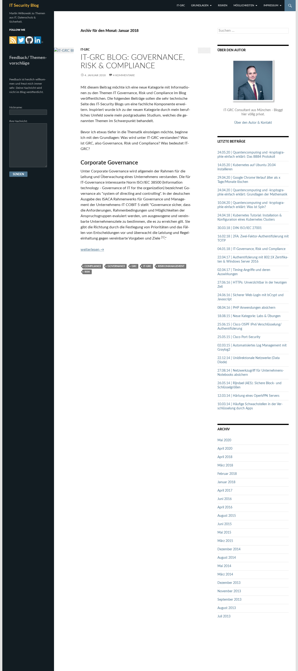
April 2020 (224, 448)
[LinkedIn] (39, 40)
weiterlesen (92, 249)
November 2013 (229, 591)
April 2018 (224, 457)
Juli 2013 (223, 616)
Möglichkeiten (244, 5)
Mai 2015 (224, 532)
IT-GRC (181, 5)
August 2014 (226, 557)
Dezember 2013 (228, 583)
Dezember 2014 (228, 549)
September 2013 (229, 599)
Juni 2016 (224, 499)
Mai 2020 (224, 440)
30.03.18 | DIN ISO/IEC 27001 (239, 228)
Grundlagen (199, 5)
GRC (134, 266)
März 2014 (225, 574)
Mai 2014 (224, 566)
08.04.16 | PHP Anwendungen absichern (246, 307)
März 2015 (225, 541)
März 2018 (225, 465)
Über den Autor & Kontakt (253, 122)
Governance (116, 266)
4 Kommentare (124, 75)
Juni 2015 (224, 524)
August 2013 (226, 608)
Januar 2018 (226, 482)
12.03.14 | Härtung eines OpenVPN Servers (248, 395)
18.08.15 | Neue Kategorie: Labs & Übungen (249, 316)
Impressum (271, 5)
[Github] (29, 40)
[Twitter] (21, 40)
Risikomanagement (171, 266)
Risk (87, 271)
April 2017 (224, 490)
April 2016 (224, 507)
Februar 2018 (227, 474)
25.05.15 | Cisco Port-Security (238, 337)
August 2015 (226, 515)
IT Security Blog (24, 5)
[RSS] (13, 40)
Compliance (93, 266)
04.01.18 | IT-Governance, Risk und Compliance (251, 249)
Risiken (222, 5)
